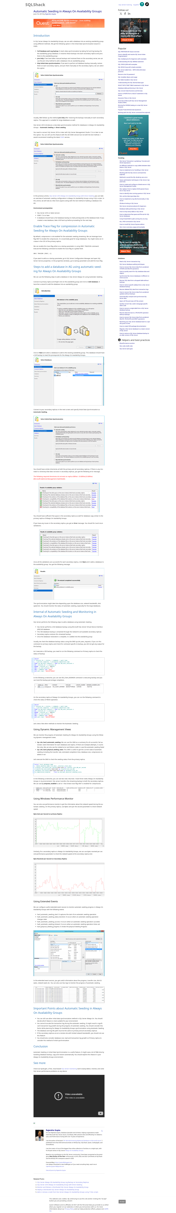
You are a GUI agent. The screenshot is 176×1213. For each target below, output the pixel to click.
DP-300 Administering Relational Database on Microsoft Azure (82, 1140)
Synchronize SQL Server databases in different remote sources (134, 277)
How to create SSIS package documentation (133, 326)
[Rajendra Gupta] (39, 1141)
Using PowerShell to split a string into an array (134, 219)
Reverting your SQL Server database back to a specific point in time (135, 322)
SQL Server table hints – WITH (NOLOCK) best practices (132, 70)
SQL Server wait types (126, 349)
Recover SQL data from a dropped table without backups (134, 281)
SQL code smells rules (126, 346)
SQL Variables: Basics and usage (127, 77)
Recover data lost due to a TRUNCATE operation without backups (134, 313)
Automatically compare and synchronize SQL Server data (133, 297)
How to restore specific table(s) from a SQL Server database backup (135, 285)
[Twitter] (102, 1131)
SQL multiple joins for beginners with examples (132, 59)
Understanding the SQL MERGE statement (131, 62)
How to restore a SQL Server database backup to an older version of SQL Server (134, 334)
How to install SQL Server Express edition (132, 224)
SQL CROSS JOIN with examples (127, 64)
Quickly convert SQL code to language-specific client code (134, 304)
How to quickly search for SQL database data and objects (134, 272)
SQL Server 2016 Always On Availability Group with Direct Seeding (71, 196)
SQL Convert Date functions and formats (130, 91)
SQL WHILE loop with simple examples (129, 67)
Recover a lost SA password (126, 74)
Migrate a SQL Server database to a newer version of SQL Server (135, 330)
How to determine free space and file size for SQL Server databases (134, 215)
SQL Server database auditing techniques (132, 264)
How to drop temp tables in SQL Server (131, 211)
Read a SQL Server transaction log (130, 261)
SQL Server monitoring (69, 1069)
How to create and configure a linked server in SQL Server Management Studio (135, 185)
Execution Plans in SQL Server (127, 98)
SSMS (62, 137)
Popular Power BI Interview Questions (129, 110)
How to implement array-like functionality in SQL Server (134, 199)
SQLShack (35, 4)
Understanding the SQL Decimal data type (131, 82)
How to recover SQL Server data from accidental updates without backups (134, 293)
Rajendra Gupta (50, 14)
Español (136, 4)
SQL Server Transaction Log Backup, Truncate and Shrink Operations (135, 162)
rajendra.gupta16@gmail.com (55, 1166)
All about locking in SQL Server (129, 203)
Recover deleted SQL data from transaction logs (134, 289)
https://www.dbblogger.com (63, 1162)
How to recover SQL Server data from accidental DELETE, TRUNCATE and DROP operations (134, 318)
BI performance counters (127, 343)
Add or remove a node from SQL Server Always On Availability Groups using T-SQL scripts (67, 1192)
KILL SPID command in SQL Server (130, 221)
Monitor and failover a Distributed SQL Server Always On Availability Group (62, 1187)
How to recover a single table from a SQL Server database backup (134, 309)
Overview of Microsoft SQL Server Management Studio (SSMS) (132, 101)
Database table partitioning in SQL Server (130, 88)
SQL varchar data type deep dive (129, 196)
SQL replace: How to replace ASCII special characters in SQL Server (134, 190)
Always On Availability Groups (74, 1150)
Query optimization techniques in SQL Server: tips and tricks (135, 181)
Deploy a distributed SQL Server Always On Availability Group (58, 1190)
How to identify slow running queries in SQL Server (135, 193)
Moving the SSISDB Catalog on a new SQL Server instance (132, 106)
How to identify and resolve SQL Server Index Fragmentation (131, 55)
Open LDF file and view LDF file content (131, 301)
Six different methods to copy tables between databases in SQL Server (135, 166)
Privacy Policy (69, 1209)
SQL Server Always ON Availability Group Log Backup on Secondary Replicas (63, 1182)
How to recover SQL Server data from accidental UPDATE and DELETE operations (134, 268)
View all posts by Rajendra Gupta (56, 1170)
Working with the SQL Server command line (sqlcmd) (134, 112)
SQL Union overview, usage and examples (132, 227)
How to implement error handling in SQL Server (134, 170)
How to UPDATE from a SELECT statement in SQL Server (132, 94)
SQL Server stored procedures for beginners (133, 206)
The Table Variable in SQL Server (127, 80)
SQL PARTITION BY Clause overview (128, 52)
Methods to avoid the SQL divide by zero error (134, 177)
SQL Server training (125, 4)
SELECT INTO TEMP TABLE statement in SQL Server (133, 85)
